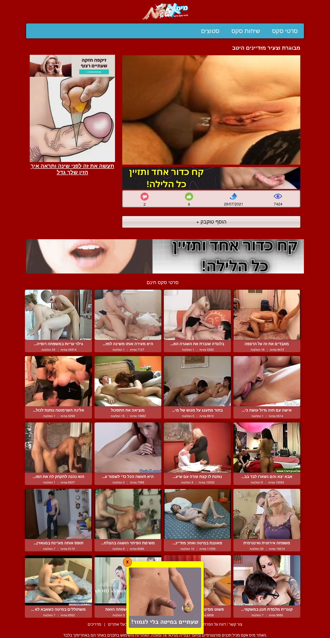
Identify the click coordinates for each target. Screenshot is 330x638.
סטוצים (210, 31)
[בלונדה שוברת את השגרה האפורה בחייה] (197, 315)
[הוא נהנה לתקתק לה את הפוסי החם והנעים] (58, 447)
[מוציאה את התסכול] (128, 381)
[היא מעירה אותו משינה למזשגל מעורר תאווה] (128, 315)
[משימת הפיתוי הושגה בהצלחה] (128, 514)
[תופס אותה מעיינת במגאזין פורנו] (58, 514)
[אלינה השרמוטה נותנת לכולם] (58, 381)
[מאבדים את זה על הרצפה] (267, 315)
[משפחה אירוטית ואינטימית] (267, 514)
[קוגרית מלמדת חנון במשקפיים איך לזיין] (267, 580)
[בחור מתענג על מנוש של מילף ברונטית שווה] (197, 381)
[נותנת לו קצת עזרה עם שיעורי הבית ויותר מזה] (197, 447)
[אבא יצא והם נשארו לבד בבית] (267, 447)
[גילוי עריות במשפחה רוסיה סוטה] (58, 315)
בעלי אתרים (117, 624)
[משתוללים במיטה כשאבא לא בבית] (58, 580)
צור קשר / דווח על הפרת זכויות (217, 624)
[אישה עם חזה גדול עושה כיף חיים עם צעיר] (267, 381)
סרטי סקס (285, 31)
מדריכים (94, 624)
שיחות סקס (245, 31)
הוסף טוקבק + (211, 221)
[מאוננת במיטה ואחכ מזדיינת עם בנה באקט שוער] (197, 514)
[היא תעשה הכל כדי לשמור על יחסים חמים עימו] (128, 447)
